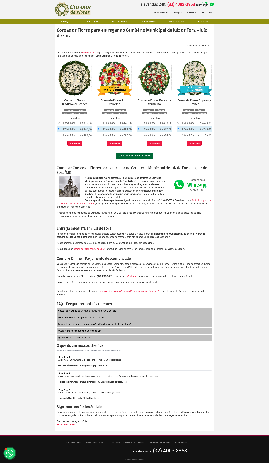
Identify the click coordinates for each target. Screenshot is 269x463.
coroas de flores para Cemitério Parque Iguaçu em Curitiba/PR (130, 291)
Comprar (76, 143)
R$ (86, 123)
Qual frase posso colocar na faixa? (75, 337)
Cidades (140, 442)
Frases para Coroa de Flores (184, 12)
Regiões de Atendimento (121, 442)
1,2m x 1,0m (69, 129)
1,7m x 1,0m (188, 129)
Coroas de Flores (160, 12)
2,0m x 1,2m (188, 135)
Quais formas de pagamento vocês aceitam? (80, 330)
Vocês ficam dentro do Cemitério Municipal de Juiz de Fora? (87, 310)
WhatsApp (132, 276)
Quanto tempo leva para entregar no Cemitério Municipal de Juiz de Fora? (94, 324)
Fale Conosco (206, 12)
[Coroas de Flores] (73, 9)
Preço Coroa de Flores (95, 442)
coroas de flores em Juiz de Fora (90, 248)
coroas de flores (90, 52)
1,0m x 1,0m (69, 122)
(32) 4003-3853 (181, 4)
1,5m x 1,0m (69, 135)
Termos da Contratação (159, 442)
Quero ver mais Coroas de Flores (134, 155)
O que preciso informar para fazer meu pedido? (81, 317)
